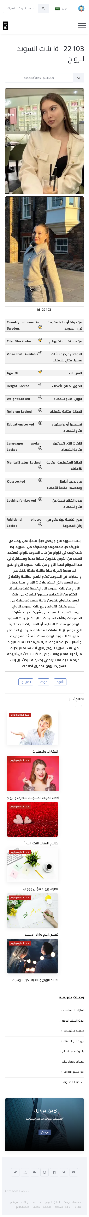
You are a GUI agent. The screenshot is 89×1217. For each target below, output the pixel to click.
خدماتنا (36, 1206)
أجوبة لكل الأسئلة (74, 1041)
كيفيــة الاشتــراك (74, 1030)
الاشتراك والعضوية (45, 751)
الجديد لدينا (37, 1202)
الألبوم (60, 682)
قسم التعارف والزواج (20, 715)
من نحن (14, 1202)
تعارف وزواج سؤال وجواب (40, 889)
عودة (43, 682)
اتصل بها (26, 682)
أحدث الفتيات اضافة (73, 1020)
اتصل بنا (78, 1206)
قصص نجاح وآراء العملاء (41, 934)
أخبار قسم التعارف (74, 1071)
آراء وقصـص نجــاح (73, 1051)
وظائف (24, 1202)
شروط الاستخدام (63, 1206)
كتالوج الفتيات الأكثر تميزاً (41, 843)
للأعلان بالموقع (53, 1202)
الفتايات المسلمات (73, 1010)
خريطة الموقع (22, 1206)
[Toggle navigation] (82, 26)
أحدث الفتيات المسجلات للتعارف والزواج (33, 798)
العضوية (47, 1206)
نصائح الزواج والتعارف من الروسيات (35, 980)
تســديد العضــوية (73, 1082)
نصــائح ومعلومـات (73, 1061)
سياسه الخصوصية (72, 1202)
